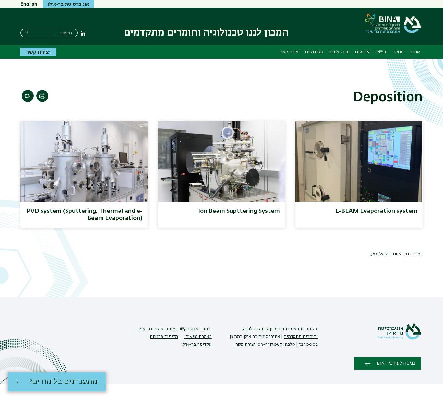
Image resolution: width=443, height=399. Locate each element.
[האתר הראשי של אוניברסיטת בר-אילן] (399, 338)
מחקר (398, 52)
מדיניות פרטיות (164, 336)
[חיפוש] (26, 32)
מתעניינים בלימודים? (63, 382)
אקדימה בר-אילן (196, 344)
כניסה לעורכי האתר (395, 363)
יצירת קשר (290, 52)
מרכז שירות (339, 52)
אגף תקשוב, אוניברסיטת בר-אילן (168, 329)
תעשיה (381, 52)
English (28, 3)
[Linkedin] (83, 33)
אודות (414, 52)
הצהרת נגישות (198, 336)
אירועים (362, 52)
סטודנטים (314, 52)
